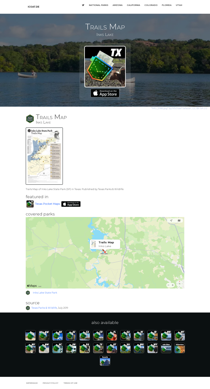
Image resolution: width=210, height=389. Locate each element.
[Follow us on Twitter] (83, 5)
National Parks (98, 5)
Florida (167, 5)
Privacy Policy (50, 383)
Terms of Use (70, 383)
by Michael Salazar (171, 108)
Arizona (118, 5)
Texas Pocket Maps (47, 203)
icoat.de (33, 6)
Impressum (32, 383)
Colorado (151, 5)
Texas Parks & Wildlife (44, 308)
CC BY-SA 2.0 (200, 108)
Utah (179, 5)
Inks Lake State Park (45, 292)
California (133, 5)
